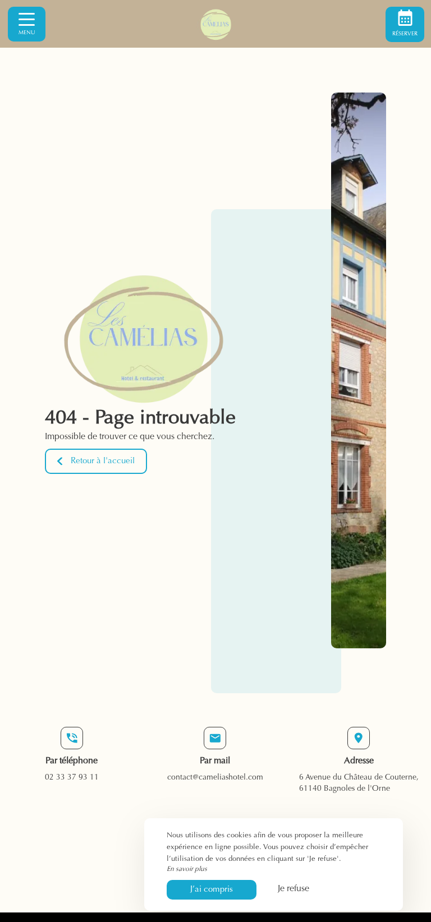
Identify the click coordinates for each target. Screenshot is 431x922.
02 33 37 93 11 (72, 778)
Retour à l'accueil (103, 461)
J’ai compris (211, 890)
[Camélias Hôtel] (215, 24)
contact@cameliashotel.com (215, 778)
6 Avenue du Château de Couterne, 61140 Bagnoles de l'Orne (359, 783)
